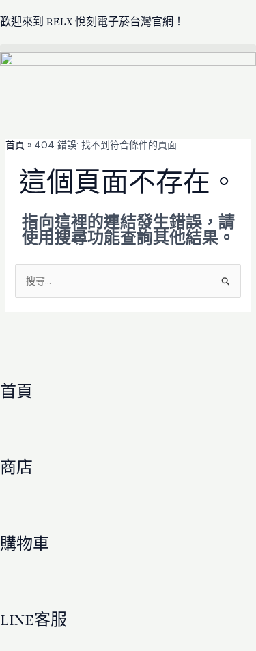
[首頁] (17, 359)
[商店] (17, 435)
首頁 (15, 145)
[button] (128, 48)
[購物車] (17, 512)
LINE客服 (33, 620)
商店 (16, 467)
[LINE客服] (17, 587)
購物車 (24, 544)
